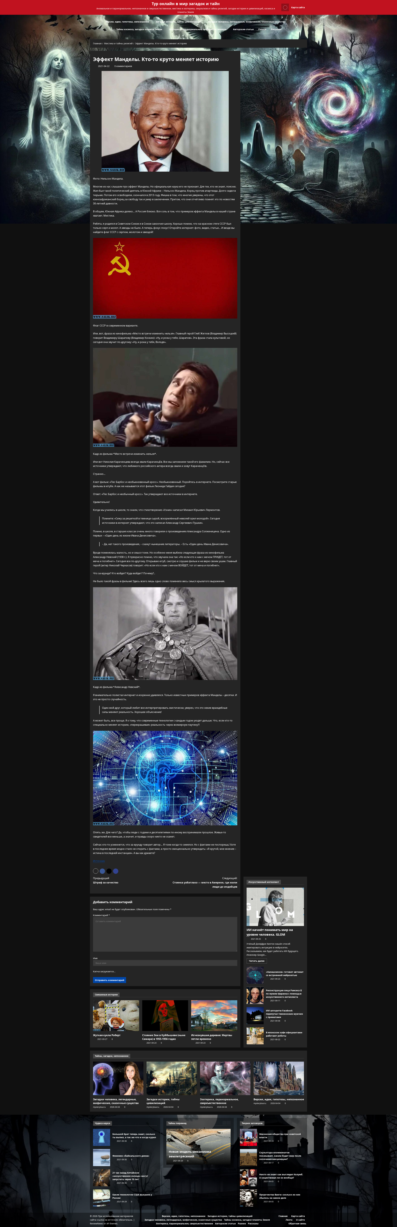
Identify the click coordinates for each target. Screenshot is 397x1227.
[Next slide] (229, 1123)
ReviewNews (96, 1223)
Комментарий (101, 915)
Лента (289, 1219)
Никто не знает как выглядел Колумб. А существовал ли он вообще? (248, 1177)
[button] (306, 26)
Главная (283, 1216)
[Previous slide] (224, 1123)
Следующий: (205, 882)
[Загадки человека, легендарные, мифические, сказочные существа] (118, 1078)
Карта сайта (298, 7)
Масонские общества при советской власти (248, 1137)
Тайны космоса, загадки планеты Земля (139, 29)
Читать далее (258, 961)
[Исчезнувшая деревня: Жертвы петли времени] (214, 1015)
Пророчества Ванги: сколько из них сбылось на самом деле (248, 1197)
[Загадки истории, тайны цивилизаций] (172, 1078)
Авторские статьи (243, 29)
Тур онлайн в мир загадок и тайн (186, 3)
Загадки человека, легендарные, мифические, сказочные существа (246, 21)
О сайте (300, 1219)
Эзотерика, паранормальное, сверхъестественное (197, 29)
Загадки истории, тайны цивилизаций (178, 21)
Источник (99, 861)
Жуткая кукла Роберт (106, 1035)
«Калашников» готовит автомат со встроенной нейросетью (255, 975)
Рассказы (276, 29)
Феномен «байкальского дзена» (101, 1157)
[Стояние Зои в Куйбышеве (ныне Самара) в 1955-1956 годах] (165, 1015)
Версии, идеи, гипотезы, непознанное (127, 21)
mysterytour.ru (99, 1107)
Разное (262, 29)
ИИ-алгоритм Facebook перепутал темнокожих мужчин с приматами (255, 1015)
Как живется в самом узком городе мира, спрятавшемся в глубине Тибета (197, 1151)
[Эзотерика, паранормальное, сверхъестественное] (225, 1078)
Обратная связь (297, 1223)
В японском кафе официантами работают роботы (255, 1035)
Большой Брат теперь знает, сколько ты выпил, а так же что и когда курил (101, 1137)
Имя (95, 958)
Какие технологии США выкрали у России (101, 1197)
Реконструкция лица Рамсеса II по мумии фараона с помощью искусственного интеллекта (255, 995)
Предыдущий (105, 880)
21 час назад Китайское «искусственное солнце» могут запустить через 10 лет (101, 1177)
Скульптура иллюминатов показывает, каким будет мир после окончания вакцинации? (248, 1157)
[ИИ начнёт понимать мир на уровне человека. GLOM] (275, 907)
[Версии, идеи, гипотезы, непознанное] (279, 1078)
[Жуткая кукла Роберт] (116, 1015)
